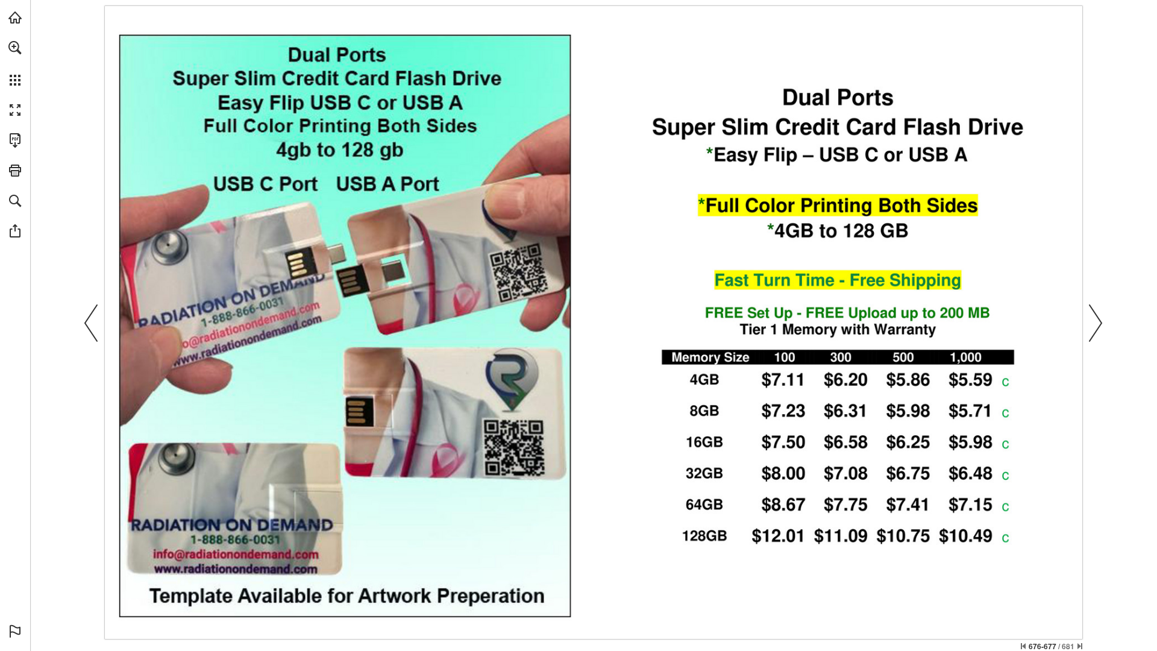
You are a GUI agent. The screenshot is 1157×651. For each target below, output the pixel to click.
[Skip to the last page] (1079, 646)
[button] (15, 48)
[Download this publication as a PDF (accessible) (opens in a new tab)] (15, 140)
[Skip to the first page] (1023, 646)
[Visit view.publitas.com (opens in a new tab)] (15, 17)
